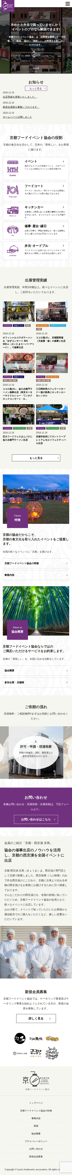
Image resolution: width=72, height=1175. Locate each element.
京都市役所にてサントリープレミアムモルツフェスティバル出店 (51, 439)
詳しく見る (36, 1018)
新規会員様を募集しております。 (21, 107)
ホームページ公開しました (17, 117)
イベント (7, 325)
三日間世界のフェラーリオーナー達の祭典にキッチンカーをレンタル (51, 392)
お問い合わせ (36, 1149)
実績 (36, 1126)
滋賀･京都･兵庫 (43, 380)
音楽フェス (18, 325)
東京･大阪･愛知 (10, 380)
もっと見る (36, 88)
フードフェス (19, 428)
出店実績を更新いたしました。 (20, 96)
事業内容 (9, 575)
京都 (39, 329)
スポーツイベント (58, 325)
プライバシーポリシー (36, 1141)
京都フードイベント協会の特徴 (22, 563)
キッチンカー (42, 325)
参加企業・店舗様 (14, 682)
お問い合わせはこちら (36, 819)
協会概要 (9, 670)
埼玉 (28, 325)
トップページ (36, 1103)
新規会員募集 (36, 1156)
